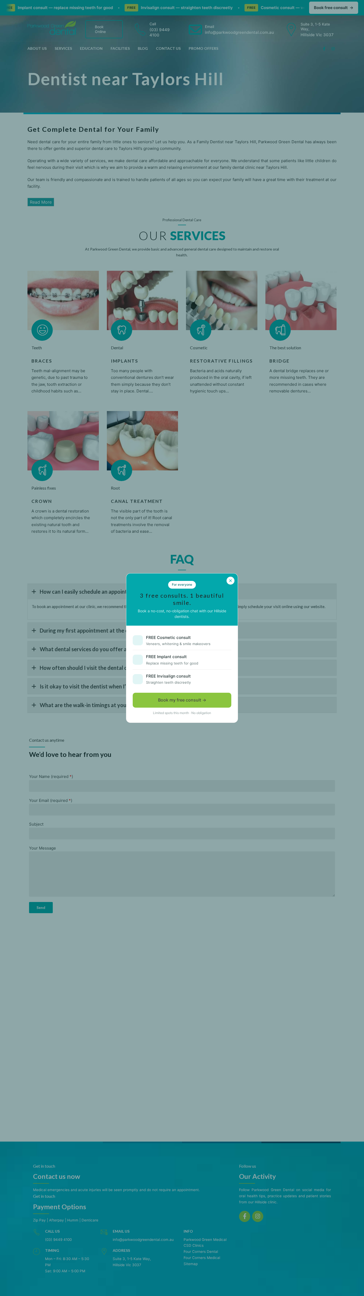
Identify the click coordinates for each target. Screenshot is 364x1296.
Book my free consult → (182, 700)
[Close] (230, 581)
